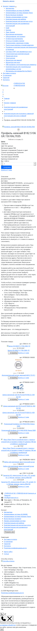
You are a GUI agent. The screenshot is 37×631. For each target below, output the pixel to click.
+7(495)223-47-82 (19, 83)
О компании (7, 75)
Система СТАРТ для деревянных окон (19, 52)
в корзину (7, 167)
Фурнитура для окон (13, 62)
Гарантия (6, 78)
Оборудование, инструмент (15, 36)
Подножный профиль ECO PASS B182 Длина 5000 (18, 430)
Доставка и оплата (9, 73)
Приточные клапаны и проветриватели (20, 45)
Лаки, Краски (10, 32)
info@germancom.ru (11, 498)
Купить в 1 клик (6, 170)
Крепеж (8, 30)
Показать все (9, 532)
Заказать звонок (8, 1)
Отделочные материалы (14, 39)
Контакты (6, 80)
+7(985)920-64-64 (19, 85)
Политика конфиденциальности (15, 548)
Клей (7, 28)
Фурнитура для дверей (14, 60)
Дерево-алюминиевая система (16, 17)
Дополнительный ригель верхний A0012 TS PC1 (18, 375)
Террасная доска (11, 56)
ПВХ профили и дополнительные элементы (21, 65)
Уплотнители (10, 58)
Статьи (6, 554)
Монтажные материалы (14, 34)
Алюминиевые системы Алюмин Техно (19, 13)
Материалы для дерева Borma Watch (19, 71)
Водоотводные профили (14, 15)
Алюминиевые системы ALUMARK (17, 11)
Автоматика (10, 8)
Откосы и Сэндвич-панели (15, 41)
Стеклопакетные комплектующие (17, 54)
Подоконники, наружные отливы (17, 43)
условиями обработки (8, 625)
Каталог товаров (9, 6)
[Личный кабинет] (1, 96)
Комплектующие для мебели (16, 19)
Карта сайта (8, 552)
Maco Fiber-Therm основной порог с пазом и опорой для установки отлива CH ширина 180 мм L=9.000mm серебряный (18, 450)
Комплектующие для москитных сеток (19, 21)
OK (2, 630)
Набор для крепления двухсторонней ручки (18, 466)
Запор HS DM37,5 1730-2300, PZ (18, 350)
